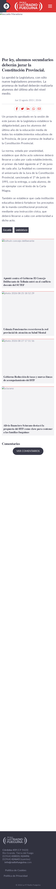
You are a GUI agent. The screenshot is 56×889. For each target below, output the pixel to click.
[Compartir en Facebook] (17, 109)
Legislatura (21, 230)
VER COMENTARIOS (28, 451)
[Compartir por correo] (39, 109)
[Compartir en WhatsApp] (33, 109)
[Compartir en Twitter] (22, 109)
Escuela (7, 230)
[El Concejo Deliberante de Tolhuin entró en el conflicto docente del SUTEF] (28, 263)
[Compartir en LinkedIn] (28, 109)
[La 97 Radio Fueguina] (28, 6)
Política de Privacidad (16, 876)
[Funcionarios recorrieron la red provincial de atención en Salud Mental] (28, 313)
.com (18, 862)
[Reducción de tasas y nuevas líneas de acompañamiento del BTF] (28, 361)
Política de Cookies (15, 870)
